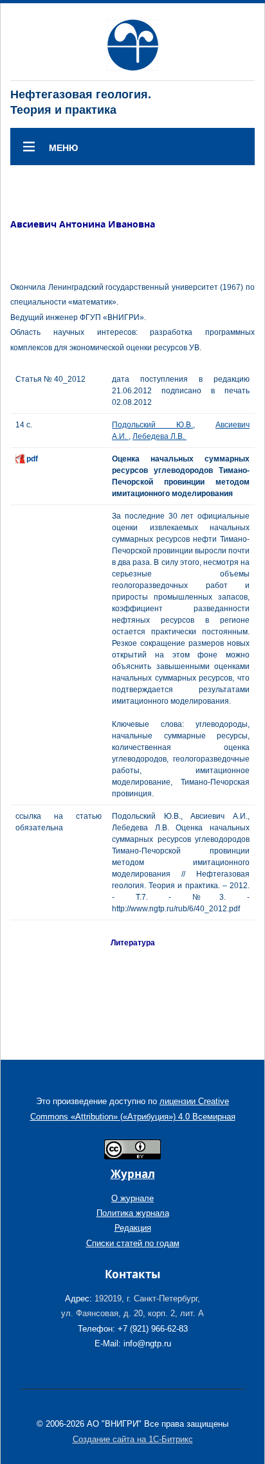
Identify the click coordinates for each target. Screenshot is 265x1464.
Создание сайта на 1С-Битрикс (133, 1439)
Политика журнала (132, 1213)
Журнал (133, 1173)
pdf (32, 458)
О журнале (132, 1198)
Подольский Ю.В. (152, 424)
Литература (133, 942)
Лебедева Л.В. (159, 436)
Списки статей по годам (132, 1243)
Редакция (132, 1228)
